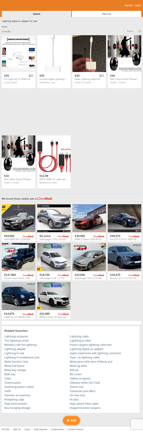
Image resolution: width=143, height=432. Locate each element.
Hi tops (74, 399)
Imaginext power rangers (85, 407)
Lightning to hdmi (80, 340)
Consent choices (75, 429)
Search (36, 14)
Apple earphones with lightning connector (95, 353)
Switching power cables (19, 386)
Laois (52, 82)
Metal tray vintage (15, 370)
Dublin (14, 82)
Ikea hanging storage (17, 407)
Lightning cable (79, 336)
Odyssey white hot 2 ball (85, 382)
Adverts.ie (15, 6)
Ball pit (74, 370)
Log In (138, 5)
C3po (7, 378)
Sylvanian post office (82, 391)
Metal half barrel (14, 365)
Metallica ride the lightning (20, 344)
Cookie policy (57, 429)
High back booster (15, 403)
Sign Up (128, 5)
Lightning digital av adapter (86, 349)
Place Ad (106, 14)
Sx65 (7, 391)
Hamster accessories (17, 395)
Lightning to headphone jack (21, 357)
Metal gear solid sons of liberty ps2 (91, 361)
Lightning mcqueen (16, 336)
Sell (73, 420)
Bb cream (76, 374)
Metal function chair (16, 361)
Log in (27, 429)
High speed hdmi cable (84, 403)
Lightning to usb (14, 353)
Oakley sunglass (80, 378)
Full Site (5, 429)
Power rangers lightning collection (91, 344)
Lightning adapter (15, 349)
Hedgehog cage (14, 399)
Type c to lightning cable (85, 357)
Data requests (40, 429)
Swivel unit (76, 386)
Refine (130, 31)
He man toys (77, 395)
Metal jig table (78, 365)
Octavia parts (12, 382)
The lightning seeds (16, 340)
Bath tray (9, 374)
